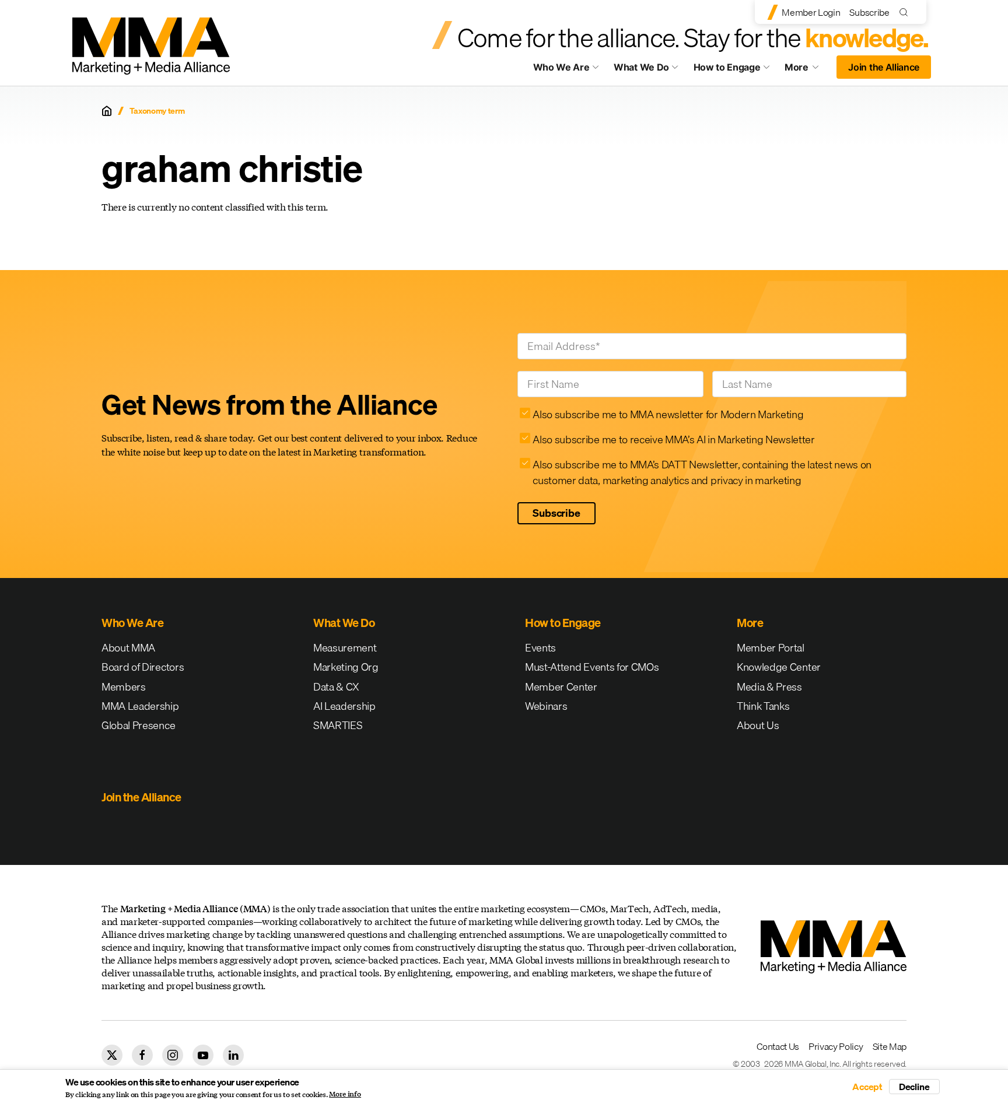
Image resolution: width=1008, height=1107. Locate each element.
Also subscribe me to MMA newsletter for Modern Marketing (668, 414)
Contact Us (778, 1046)
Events (540, 647)
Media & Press (769, 686)
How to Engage (727, 67)
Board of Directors (143, 666)
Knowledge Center (779, 666)
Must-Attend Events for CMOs (592, 666)
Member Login (811, 12)
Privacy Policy (835, 1046)
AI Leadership (344, 706)
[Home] (107, 111)
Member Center (561, 686)
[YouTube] (203, 1055)
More (807, 70)
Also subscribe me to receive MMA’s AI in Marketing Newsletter (673, 439)
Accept (867, 1086)
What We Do (641, 67)
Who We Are (561, 67)
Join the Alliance (883, 67)
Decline (914, 1086)
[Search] (906, 12)
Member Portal (770, 647)
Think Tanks (763, 706)
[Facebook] (142, 1055)
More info (345, 1094)
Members (124, 686)
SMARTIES (337, 725)
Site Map (890, 1046)
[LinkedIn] (233, 1055)
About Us (758, 725)
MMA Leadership (140, 706)
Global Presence (138, 725)
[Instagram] (172, 1055)
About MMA (128, 647)
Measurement (344, 647)
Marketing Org (346, 666)
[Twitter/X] (112, 1055)
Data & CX (336, 686)
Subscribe (869, 12)
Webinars (546, 706)
